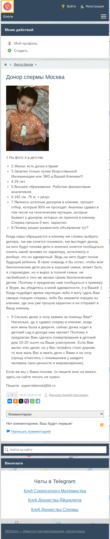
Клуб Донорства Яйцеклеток (55, 500)
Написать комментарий (31, 431)
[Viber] (26, 401)
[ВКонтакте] (9, 401)
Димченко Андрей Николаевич (68, 394)
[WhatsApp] (32, 401)
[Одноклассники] (15, 401)
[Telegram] (38, 401)
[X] (21, 401)
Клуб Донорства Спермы (55, 509)
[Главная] (6, 64)
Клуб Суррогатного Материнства (55, 491)
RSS (102, 425)
